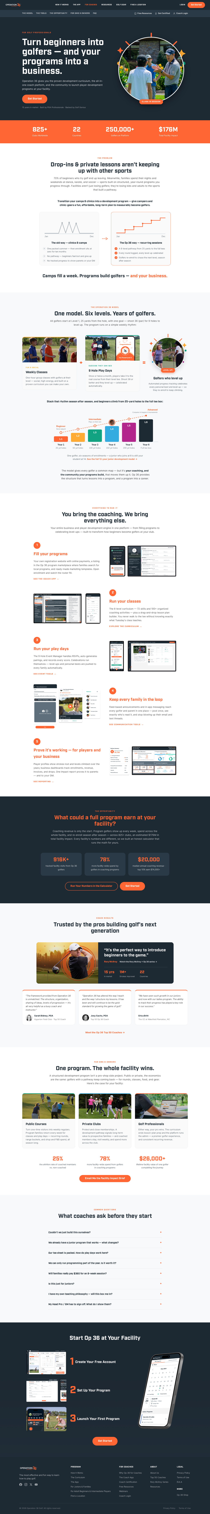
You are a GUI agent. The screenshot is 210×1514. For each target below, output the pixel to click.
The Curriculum (78, 1477)
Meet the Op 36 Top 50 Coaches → (105, 1032)
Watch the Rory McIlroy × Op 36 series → (138, 962)
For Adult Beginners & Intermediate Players (91, 1491)
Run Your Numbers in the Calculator (91, 886)
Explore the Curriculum (125, 626)
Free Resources (144, 13)
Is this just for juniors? (105, 1284)
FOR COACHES (91, 5)
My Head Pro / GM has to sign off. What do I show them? (105, 1304)
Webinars (123, 1491)
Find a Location (78, 1496)
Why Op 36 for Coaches (130, 1473)
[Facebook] (20, 1485)
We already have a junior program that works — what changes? (105, 1242)
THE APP (77, 5)
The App (75, 1482)
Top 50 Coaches (158, 1477)
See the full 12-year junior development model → (112, 459)
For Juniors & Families (81, 1486)
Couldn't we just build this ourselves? (105, 1232)
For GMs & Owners (80, 13)
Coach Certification (128, 1482)
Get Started (196, 5)
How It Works (77, 1473)
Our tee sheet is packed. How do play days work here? (105, 1253)
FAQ (95, 13)
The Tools (41, 13)
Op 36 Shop (182, 1495)
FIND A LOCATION (138, 5)
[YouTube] (36, 1485)
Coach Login (182, 13)
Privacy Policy (183, 1473)
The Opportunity (58, 13)
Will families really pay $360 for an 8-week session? (105, 1273)
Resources (155, 1486)
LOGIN (182, 5)
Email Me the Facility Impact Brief (105, 1178)
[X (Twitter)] (31, 1485)
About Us (154, 1473)
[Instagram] (25, 1485)
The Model (27, 13)
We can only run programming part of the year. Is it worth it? (105, 1263)
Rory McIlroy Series (159, 1482)
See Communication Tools (126, 725)
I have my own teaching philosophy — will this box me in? (105, 1294)
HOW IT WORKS (62, 5)
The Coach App (126, 1477)
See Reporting (44, 782)
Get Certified (164, 13)
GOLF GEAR (121, 5)
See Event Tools (45, 674)
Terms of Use (183, 1477)
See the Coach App (46, 579)
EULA (179, 1482)
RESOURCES (106, 5)
